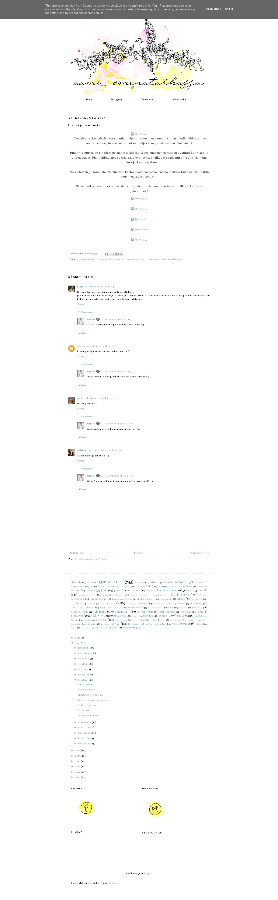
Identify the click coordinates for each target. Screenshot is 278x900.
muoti (171, 607)
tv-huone (106, 624)
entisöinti (124, 586)
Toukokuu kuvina (87, 715)
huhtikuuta (85, 727)
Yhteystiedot (179, 99)
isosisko (90, 590)
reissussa (148, 615)
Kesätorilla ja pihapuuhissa (92, 700)
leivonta (91, 603)
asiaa (153, 582)
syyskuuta (84, 663)
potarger (135, 616)
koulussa (79, 598)
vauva (198, 623)
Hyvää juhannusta (87, 689)
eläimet (100, 586)
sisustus (101, 619)
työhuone (133, 623)
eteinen (138, 586)
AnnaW (90, 319)
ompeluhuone (167, 611)
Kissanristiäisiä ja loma (90, 694)
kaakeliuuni (133, 590)
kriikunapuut (98, 598)
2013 (78, 766)
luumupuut (195, 603)
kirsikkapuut (118, 594)
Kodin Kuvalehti (160, 595)
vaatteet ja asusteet (155, 623)
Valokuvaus (147, 99)
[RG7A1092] (139, 239)
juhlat (101, 258)
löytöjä (91, 607)
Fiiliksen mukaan (87, 705)
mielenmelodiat (155, 607)
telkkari (189, 620)
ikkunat (75, 590)
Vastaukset (87, 312)
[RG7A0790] (139, 134)
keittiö (203, 590)
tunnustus (76, 624)
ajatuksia (76, 582)
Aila (79, 346)
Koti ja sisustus (128, 258)
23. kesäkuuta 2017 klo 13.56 (99, 398)
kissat (131, 594)
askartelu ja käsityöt (175, 582)
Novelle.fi (197, 607)
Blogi (89, 99)
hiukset (200, 586)
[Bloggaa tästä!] (110, 254)
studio (152, 620)
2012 (78, 771)
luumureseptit (77, 608)
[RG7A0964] (139, 219)
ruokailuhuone (200, 615)
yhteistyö (127, 627)
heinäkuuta (84, 674)
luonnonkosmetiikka (162, 603)
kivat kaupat (143, 595)
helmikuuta (85, 738)
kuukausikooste (146, 598)
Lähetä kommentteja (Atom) (90, 559)
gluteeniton (187, 586)
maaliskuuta (85, 732)
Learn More (213, 9)
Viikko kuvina (85, 684)
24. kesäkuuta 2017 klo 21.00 (117, 423)
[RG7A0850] (139, 209)
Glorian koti (171, 586)
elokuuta (83, 669)
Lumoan (142, 603)
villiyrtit (99, 628)
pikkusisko (119, 615)
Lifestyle (142, 258)
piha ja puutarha (170, 258)
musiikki (183, 607)
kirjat (105, 594)
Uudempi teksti (77, 552)
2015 (78, 755)
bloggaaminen (78, 586)
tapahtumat (175, 620)
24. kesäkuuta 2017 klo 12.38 (105, 450)
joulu (104, 590)
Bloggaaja (116, 99)
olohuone (100, 611)
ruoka (181, 615)
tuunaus (90, 623)
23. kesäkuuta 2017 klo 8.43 (100, 286)
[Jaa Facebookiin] (117, 254)
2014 (78, 761)
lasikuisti (197, 598)
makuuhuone (154, 258)
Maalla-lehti (105, 608)
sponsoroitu (121, 620)
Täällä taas (83, 710)
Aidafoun (82, 450)
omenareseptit (145, 611)
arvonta (139, 582)
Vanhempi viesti (200, 552)
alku (90, 582)
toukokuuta (85, 722)
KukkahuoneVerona (122, 599)
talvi (163, 620)
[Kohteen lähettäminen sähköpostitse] (106, 254)
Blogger (147, 873)
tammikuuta (85, 743)
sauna (87, 620)
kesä (94, 594)
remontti (165, 615)
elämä (111, 586)
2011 (78, 777)
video (74, 627)
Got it (229, 9)
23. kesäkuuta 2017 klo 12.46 (99, 346)
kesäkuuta (84, 680)
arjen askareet (89, 258)
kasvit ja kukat (112, 258)
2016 (78, 750)
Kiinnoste (114, 882)
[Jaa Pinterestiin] (121, 254)
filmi (161, 586)
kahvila (149, 590)
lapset (181, 598)
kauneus (190, 590)
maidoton (119, 608)
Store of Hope (138, 620)
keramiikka (83, 595)
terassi (200, 620)
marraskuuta (85, 653)
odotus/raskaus (79, 611)
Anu (79, 398)
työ (117, 623)
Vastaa (80, 304)
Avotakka (198, 582)
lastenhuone (77, 603)
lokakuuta (84, 658)
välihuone (111, 627)
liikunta (130, 603)
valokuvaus (179, 623)
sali (181, 258)
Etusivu (138, 552)
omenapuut (122, 611)
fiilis (148, 586)
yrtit (140, 628)
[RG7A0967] (139, 229)
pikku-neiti (98, 615)
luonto (180, 603)
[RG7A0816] (139, 198)
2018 (78, 637)
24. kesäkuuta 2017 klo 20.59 (117, 319)
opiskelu (186, 611)
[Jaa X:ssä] (114, 254)
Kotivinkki (202, 595)
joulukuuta (84, 647)
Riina (80, 286)
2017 (78, 643)
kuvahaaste (166, 599)
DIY (92, 586)
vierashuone (86, 628)
